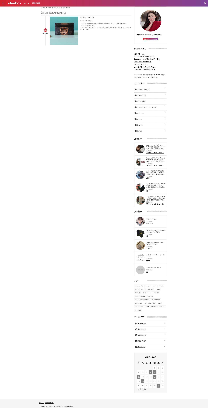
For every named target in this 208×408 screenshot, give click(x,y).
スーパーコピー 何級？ (153, 267)
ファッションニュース (146, 107)
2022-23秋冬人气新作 (150, 303)
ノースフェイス (139, 286)
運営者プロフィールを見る (150, 39)
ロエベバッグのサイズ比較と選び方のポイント (155, 243)
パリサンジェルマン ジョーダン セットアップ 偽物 (155, 231)
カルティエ (150, 296)
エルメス (143, 289)
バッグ (140, 101)
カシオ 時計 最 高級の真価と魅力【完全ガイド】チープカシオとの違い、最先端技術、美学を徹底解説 (155, 172)
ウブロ (137, 289)
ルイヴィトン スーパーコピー (145, 67)
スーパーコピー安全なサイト (144, 69)
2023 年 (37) (141, 341)
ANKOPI (160, 303)
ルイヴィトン (151, 289)
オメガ (158, 289)
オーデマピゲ (155, 292)
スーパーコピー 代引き (142, 62)
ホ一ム (26, 3)
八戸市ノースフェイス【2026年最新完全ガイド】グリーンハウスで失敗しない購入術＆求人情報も (155, 185)
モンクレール (139, 54)
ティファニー (146, 292)
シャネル (161, 286)
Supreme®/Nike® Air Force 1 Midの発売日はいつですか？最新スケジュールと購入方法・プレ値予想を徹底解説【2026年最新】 (155, 159)
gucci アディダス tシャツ (158, 306)
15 (154, 377)
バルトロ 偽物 (138, 303)
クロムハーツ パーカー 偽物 (142, 306)
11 (139, 377)
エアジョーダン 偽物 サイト (144, 56)
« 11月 (139, 389)
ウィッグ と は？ (151, 219)
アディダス (138, 292)
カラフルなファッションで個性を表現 (14, 3)
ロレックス (148, 286)
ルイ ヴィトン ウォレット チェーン (155, 255)
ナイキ (155, 286)
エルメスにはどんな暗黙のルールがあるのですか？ (147, 299)
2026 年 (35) (141, 324)
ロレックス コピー (141, 64)
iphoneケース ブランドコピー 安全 (147, 59)
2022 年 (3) (141, 347)
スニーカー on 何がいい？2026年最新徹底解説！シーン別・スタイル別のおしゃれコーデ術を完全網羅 (155, 146)
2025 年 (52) (141, 329)
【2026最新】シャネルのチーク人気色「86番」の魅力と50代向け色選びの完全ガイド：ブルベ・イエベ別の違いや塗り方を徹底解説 (155, 198)
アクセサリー (143, 89)
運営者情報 (36, 3)
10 (86, 20)
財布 (139, 125)
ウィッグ (141, 95)
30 (158, 386)
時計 (139, 113)
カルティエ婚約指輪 (140, 296)
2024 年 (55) (141, 335)
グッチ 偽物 (138, 310)
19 (143, 381)
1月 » (144, 389)
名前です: (140, 35)
